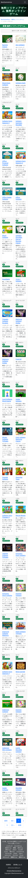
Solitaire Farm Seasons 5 (7, 122)
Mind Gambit (20, 672)
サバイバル (8, 853)
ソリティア (9, 846)
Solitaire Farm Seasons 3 (21, 162)
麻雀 (14, 848)
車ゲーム (12, 851)
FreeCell (18, 359)
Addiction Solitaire (5, 711)
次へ (12, 825)
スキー (21, 853)
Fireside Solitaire (5, 478)
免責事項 (8, 864)
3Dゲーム (8, 849)
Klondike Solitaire (19, 789)
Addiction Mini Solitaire (7, 749)
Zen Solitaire (20, 45)
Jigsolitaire (6, 279)
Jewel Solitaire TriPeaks (21, 633)
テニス (21, 855)
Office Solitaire (18, 198)
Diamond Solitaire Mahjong (5, 633)
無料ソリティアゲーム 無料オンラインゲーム (14, 11)
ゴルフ (14, 849)
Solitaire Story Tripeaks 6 (7, 516)
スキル (15, 853)
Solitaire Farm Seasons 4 (7, 673)
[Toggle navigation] (25, 2)
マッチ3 (20, 849)
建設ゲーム (22, 857)
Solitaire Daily (20, 83)
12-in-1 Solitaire (18, 280)
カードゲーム (18, 846)
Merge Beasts (21, 515)
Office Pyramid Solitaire (5, 163)
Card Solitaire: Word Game (7, 400)
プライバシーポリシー (14, 868)
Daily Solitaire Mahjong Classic (20, 439)
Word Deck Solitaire (6, 84)
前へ (12, 821)
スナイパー (8, 855)
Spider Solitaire (18, 400)
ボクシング (6, 857)
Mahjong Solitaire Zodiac (19, 321)
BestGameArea (6, 2)
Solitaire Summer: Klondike (19, 123)
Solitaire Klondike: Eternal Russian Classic (19, 239)
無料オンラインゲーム (17, 19)
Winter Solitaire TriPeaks (5, 439)
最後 (19, 825)
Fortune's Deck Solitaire (21, 554)
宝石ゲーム (8, 848)
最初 (5, 821)
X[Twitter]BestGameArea (14, 871)
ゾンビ (6, 851)
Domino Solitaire (18, 594)
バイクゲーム (20, 851)
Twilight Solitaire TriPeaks (5, 555)
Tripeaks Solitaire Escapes (5, 321)
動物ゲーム (14, 857)
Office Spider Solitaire (7, 198)
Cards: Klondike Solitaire (19, 750)
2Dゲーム (20, 848)
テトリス (15, 855)
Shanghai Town (19, 478)
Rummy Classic (5, 46)
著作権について (17, 864)
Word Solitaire (5, 236)
